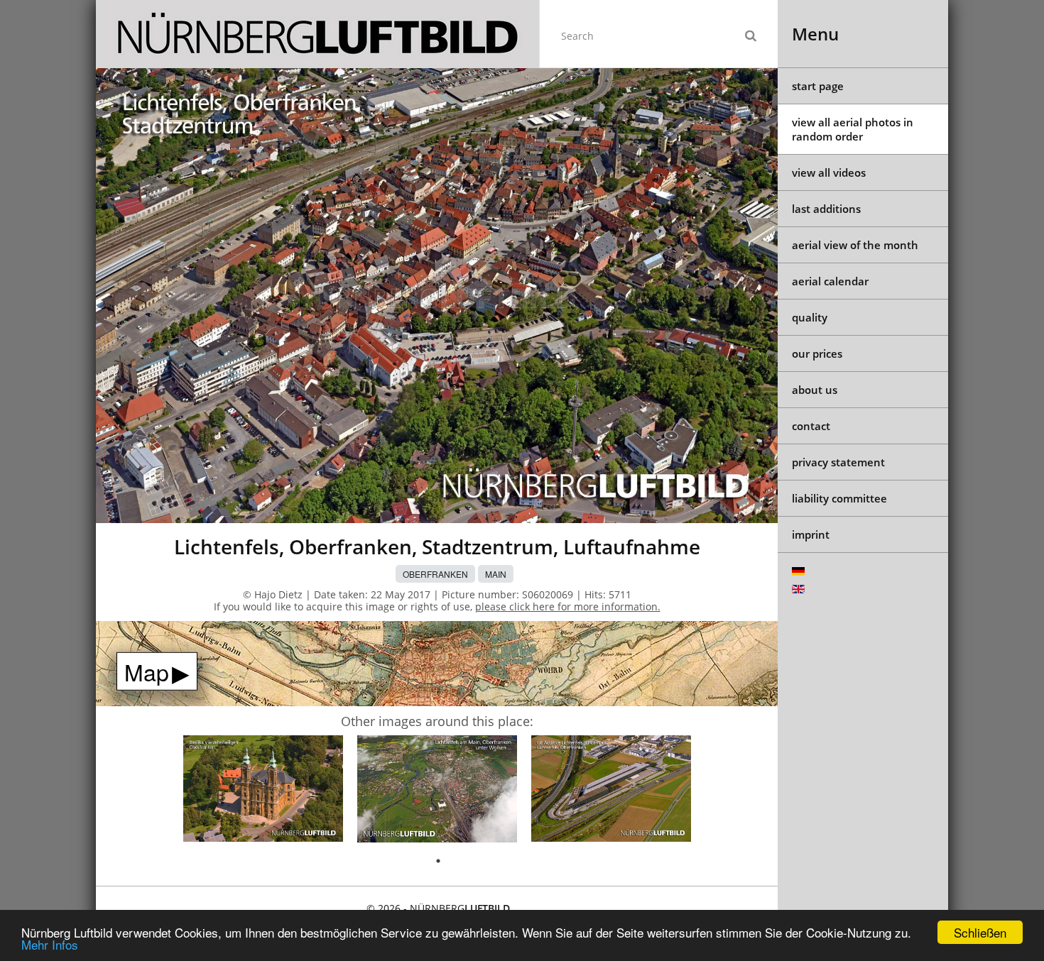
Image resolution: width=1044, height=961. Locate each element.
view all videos (829, 172)
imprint (811, 534)
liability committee (839, 498)
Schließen (980, 932)
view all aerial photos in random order (852, 129)
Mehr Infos (49, 944)
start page (818, 86)
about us (814, 390)
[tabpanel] (263, 791)
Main (495, 574)
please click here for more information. (567, 606)
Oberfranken (435, 574)
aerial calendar (830, 281)
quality (809, 317)
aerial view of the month (855, 245)
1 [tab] (438, 861)
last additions (826, 209)
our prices (817, 353)
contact (811, 426)
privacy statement (838, 462)
